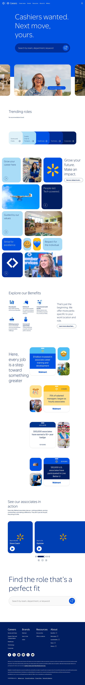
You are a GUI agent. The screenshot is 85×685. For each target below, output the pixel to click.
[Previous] (39, 560)
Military (48, 3)
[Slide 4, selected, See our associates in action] (46, 556)
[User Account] (82, 3)
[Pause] (42, 560)
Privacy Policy (38, 678)
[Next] (46, 560)
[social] (9, 654)
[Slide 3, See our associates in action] (40, 556)
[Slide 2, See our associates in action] (38, 556)
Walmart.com (21, 678)
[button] (11, 170)
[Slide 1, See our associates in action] (36, 556)
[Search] (66, 48)
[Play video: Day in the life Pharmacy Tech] (24, 548)
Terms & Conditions (29, 678)
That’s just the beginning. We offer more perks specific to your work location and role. (66, 312)
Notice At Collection (47, 678)
